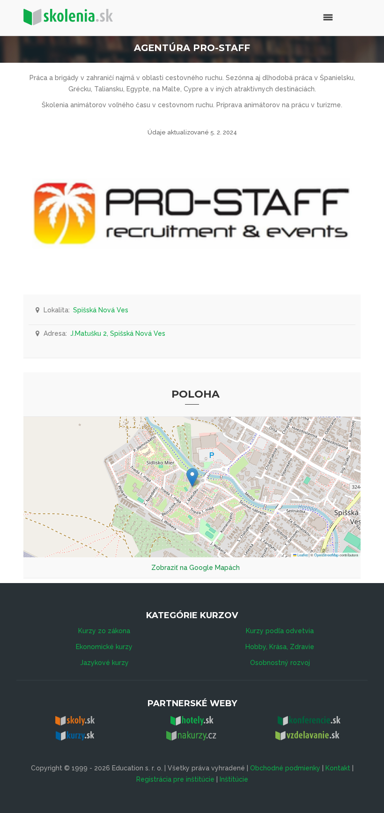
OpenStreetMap (326, 554)
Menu (308, 16)
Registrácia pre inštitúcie (175, 779)
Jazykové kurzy (104, 662)
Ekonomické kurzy (104, 646)
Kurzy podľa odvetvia (280, 631)
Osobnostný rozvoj (280, 662)
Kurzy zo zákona (104, 631)
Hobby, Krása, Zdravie (279, 646)
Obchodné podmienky (285, 768)
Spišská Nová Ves (100, 310)
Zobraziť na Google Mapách (195, 567)
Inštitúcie (234, 779)
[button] (192, 477)
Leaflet (302, 554)
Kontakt (337, 768)
